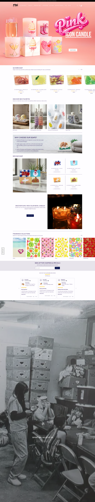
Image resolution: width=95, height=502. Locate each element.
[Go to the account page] (80, 5)
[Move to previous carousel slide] (79, 69)
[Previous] (19, 288)
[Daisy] (61, 247)
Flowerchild (71, 258)
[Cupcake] (47, 247)
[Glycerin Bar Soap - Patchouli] (56, 80)
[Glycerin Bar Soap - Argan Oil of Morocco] (21, 80)
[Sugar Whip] (74, 116)
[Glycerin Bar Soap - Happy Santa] (74, 163)
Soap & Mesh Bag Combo (48, 284)
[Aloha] (19, 247)
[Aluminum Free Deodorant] (56, 116)
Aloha (14, 258)
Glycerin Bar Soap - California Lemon (38, 89)
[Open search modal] (77, 5)
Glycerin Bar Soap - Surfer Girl (56, 185)
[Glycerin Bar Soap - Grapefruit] (74, 80)
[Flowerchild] (75, 247)
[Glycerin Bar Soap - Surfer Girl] (57, 180)
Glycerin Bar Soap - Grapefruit (74, 89)
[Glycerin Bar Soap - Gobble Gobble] (74, 180)
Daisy (56, 258)
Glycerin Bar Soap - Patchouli (56, 89)
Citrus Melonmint (30, 258)
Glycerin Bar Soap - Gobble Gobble (74, 185)
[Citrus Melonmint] (33, 247)
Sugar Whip (68, 130)
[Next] (76, 288)
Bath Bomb (15, 130)
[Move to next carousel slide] (81, 69)
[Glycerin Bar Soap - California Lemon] (38, 80)
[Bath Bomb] (21, 116)
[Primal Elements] (15, 5)
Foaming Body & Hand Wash (35, 130)
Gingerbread (85, 258)
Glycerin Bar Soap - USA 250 (56, 168)
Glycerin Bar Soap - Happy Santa (73, 168)
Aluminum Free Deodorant (53, 130)
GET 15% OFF (3, 251)
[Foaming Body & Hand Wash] (38, 116)
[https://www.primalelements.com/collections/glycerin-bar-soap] (73, 46)
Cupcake (42, 258)
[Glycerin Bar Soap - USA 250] (57, 163)
